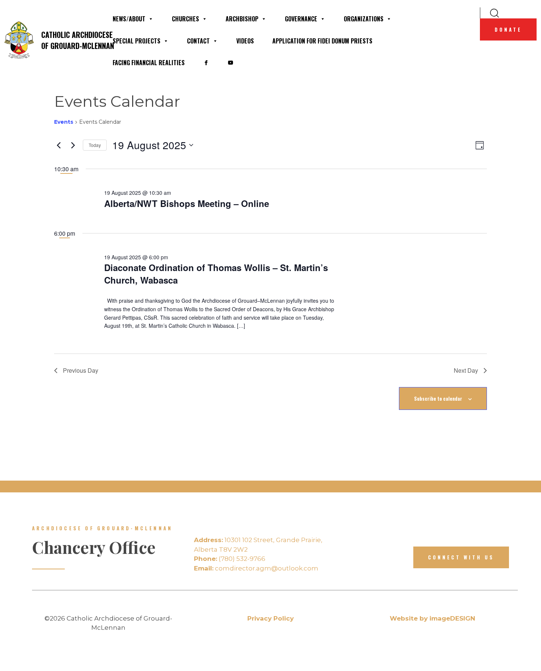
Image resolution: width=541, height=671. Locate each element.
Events (63, 122)
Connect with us (461, 557)
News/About (129, 18)
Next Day (466, 370)
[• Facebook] (206, 62)
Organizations (363, 18)
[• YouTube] (230, 62)
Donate (508, 29)
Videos (245, 40)
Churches (185, 18)
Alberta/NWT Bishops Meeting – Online (186, 203)
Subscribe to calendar (438, 398)
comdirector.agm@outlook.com (256, 568)
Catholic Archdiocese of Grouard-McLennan (72, 40)
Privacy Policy (270, 618)
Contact (198, 40)
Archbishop (242, 18)
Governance (301, 18)
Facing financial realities (149, 62)
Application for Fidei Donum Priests (322, 40)
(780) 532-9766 (229, 558)
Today (95, 145)
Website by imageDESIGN (432, 618)
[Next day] (72, 145)
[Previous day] (58, 145)
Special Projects (136, 40)
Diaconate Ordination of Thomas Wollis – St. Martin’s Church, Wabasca (216, 273)
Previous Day (80, 370)
